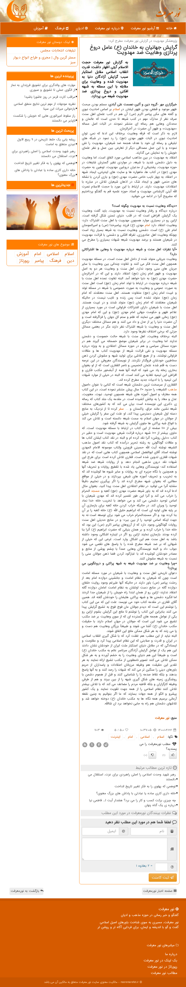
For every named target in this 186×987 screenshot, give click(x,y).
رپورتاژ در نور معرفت (162, 966)
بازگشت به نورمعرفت (25, 891)
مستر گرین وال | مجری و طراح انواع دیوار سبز (44, 60)
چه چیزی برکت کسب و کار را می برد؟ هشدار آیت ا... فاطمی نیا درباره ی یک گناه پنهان (132, 803)
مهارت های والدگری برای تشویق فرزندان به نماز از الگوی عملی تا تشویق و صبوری (43, 87)
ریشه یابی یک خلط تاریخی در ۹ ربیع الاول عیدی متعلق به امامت (46, 142)
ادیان (80, 28)
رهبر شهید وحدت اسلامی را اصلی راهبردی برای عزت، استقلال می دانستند (132, 777)
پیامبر (39, 261)
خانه (170, 28)
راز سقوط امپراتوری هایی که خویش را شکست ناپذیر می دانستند (44, 118)
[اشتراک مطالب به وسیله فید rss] (85, 744)
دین (70, 261)
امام (147, 225)
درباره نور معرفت (108, 28)
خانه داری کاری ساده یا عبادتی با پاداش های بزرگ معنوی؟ (136, 793)
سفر (121, 409)
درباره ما (171, 954)
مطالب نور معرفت (164, 973)
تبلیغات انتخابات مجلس (58, 50)
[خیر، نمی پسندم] (152, 755)
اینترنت (115, 737)
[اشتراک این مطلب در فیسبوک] (99, 744)
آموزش (39, 28)
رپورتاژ (24, 261)
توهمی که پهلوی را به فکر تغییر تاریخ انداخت (145, 786)
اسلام (116, 109)
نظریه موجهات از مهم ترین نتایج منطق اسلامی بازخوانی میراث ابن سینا (44, 106)
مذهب (172, 389)
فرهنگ (60, 28)
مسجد (95, 491)
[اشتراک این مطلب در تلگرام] (106, 744)
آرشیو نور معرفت (143, 28)
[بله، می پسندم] (173, 755)
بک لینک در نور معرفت (160, 960)
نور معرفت (168, 16)
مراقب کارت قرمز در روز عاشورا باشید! (49, 97)
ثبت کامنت (161, 877)
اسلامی (145, 737)
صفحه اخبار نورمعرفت (158, 891)
